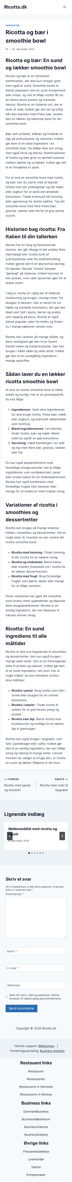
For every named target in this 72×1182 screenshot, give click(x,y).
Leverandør (36, 1159)
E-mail (13, 968)
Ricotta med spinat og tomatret (17, 785)
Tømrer (36, 1167)
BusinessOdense (36, 1127)
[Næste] (62, 836)
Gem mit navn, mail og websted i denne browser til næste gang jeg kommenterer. (35, 996)
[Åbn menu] (64, 7)
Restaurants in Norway (36, 1094)
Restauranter (36, 1079)
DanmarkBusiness (36, 1111)
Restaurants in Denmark (36, 1086)
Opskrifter (13, 25)
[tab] (29, 853)
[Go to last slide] (10, 836)
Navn (12, 951)
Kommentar (15, 894)
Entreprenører (36, 1175)
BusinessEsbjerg (36, 1134)
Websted (13, 985)
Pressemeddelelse (36, 1151)
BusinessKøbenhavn (36, 1119)
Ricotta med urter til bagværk (54, 785)
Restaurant (36, 1071)
